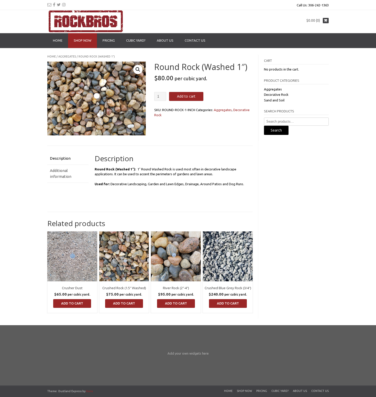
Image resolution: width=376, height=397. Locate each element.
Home (57, 40)
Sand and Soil (274, 100)
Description (60, 158)
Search (276, 130)
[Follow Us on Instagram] (64, 4)
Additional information (60, 173)
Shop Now (82, 40)
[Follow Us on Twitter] (59, 4)
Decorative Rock (276, 94)
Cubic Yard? (136, 40)
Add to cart (186, 96)
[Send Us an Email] (49, 4)
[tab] (68, 158)
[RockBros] (85, 21)
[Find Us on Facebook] (54, 4)
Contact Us (195, 40)
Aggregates (67, 56)
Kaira (89, 391)
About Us (165, 40)
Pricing (109, 40)
